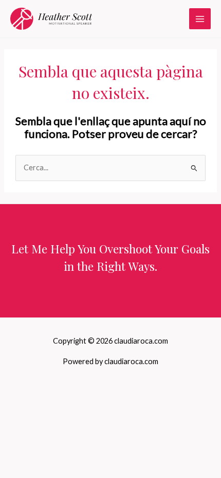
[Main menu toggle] (200, 19)
